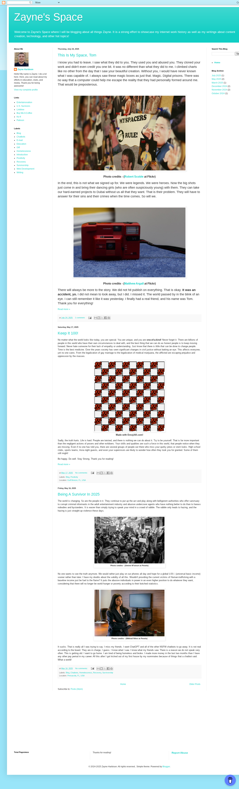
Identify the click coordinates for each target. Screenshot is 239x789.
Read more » (64, 309)
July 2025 (216, 75)
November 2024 (219, 90)
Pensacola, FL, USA (76, 676)
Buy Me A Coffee (24, 113)
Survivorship (107, 673)
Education (21, 144)
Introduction (22, 154)
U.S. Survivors (23, 106)
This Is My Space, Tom (77, 55)
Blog (67, 477)
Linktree (20, 109)
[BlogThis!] (99, 318)
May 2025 (216, 79)
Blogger (166, 766)
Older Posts (194, 684)
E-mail (20, 140)
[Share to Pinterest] (109, 318)
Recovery (97, 673)
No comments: (81, 473)
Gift (18, 147)
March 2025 (217, 83)
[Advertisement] (99, 723)
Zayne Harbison (25, 69)
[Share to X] (102, 318)
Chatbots (74, 673)
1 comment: (80, 318)
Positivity (74, 477)
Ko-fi (19, 117)
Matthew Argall (134, 283)
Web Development (25, 169)
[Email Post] (89, 318)
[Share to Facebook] (105, 318)
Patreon (20, 120)
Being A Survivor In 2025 (79, 494)
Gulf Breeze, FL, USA (76, 480)
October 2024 (218, 93)
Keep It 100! (68, 333)
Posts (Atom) (77, 689)
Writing (20, 172)
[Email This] (95, 318)
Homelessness (85, 673)
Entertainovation (24, 102)
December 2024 (219, 86)
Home (123, 684)
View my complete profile (26, 90)
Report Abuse (180, 752)
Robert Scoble (133, 176)
